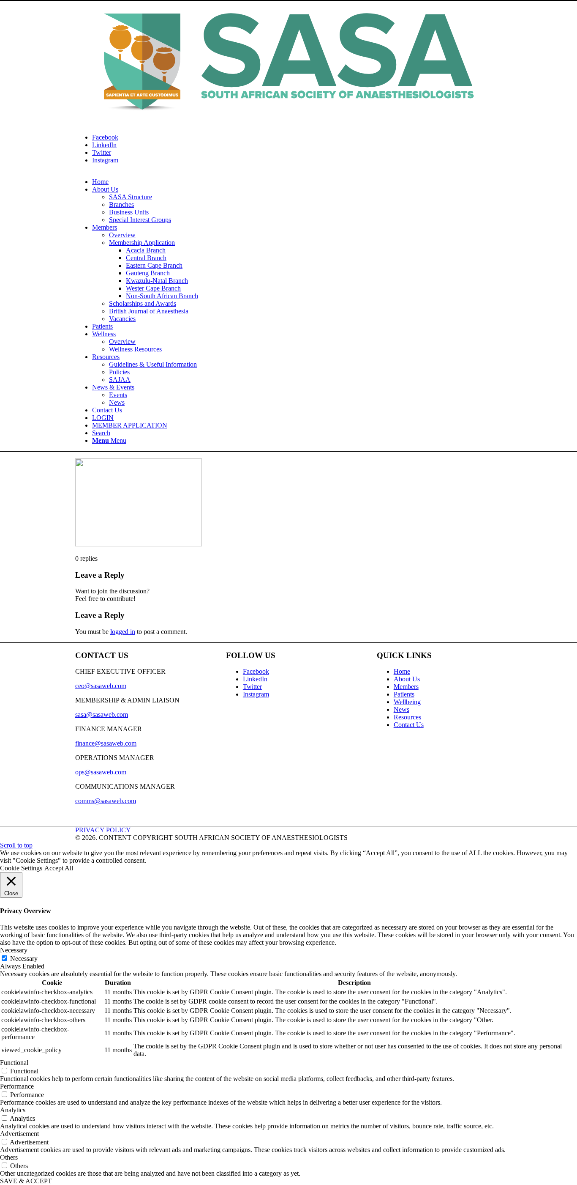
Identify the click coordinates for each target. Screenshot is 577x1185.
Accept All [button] (58, 868)
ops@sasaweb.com (100, 772)
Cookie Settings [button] (21, 868)
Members (406, 686)
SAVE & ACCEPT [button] (26, 1181)
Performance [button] (17, 1086)
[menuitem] (100, 181)
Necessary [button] (13, 950)
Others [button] (9, 1157)
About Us (407, 679)
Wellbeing (407, 701)
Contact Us (409, 724)
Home (402, 671)
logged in (122, 631)
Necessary (24, 958)
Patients (404, 694)
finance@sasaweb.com (105, 743)
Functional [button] (14, 1062)
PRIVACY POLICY (103, 830)
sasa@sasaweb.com (101, 714)
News (401, 709)
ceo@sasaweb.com (100, 685)
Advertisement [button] (19, 1133)
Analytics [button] (12, 1110)
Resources (407, 717)
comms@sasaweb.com (105, 800)
